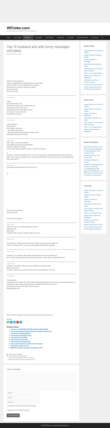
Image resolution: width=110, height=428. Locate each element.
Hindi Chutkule (49, 37)
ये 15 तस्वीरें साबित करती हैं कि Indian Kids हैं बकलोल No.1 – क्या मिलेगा (93, 171)
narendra (87, 164)
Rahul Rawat (88, 147)
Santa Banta (38, 37)
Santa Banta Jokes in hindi (20, 346)
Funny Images (17, 37)
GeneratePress (64, 425)
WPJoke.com (18, 28)
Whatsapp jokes (22, 356)
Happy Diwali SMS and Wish (93, 84)
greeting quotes (89, 155)
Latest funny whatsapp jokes (21, 333)
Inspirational (60, 37)
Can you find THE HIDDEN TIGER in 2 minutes (20, 357)
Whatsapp (14, 356)
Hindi (9, 356)
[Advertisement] (48, 11)
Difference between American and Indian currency (21, 359)
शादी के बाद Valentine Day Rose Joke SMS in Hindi (26, 348)
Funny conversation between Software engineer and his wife (31, 331)
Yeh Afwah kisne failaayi (19, 337)
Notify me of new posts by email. (18, 410)
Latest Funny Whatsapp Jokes (21, 335)
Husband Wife (12, 354)
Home (8, 37)
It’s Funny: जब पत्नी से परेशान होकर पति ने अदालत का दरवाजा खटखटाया (29, 329)
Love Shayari (94, 37)
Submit (86, 162)
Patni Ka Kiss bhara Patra (19, 339)
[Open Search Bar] (102, 37)
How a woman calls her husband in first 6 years (27, 344)
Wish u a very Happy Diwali (93, 73)
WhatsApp (27, 37)
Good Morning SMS (82, 37)
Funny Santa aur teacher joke (21, 341)
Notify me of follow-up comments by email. (22, 406)
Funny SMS (70, 37)
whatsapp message (90, 160)
